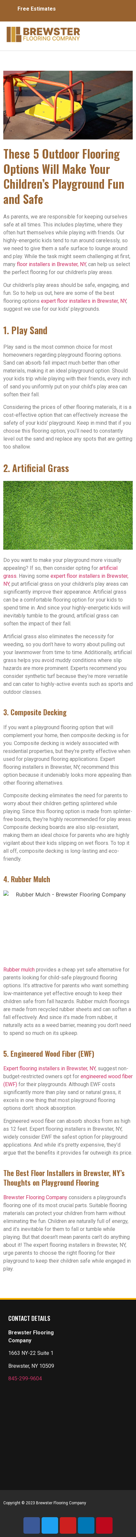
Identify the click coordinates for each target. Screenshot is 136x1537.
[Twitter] (50, 1525)
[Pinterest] (104, 1525)
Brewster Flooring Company (35, 1197)
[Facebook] (31, 1525)
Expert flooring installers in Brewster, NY (49, 1068)
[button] (106, 33)
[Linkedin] (86, 1525)
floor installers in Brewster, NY (51, 264)
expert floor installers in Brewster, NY (83, 301)
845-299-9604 (25, 1378)
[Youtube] (68, 1525)
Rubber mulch (19, 969)
